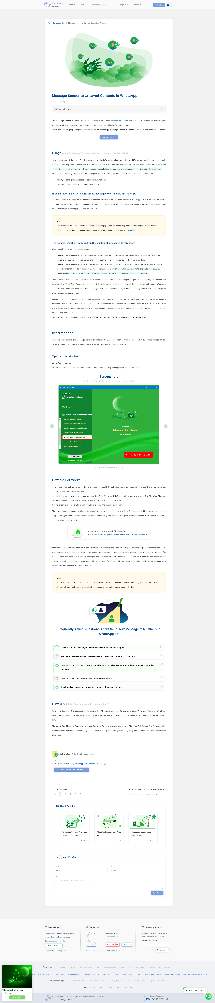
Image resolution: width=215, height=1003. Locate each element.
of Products (97, 981)
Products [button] (71, 5)
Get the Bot (107, 137)
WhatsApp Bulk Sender (89, 764)
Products (62, 967)
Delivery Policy (129, 987)
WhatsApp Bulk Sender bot (121, 121)
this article (128, 230)
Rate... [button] (155, 794)
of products (78, 981)
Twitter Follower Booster (110, 974)
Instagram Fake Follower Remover (195, 974)
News (122, 967)
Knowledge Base (110, 967)
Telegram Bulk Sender (172, 974)
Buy (111, 5)
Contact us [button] (137, 5)
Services (72, 967)
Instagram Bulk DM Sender (153, 974)
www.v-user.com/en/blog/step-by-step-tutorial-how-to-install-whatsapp (117, 535)
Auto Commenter (44, 974)
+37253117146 (112, 937)
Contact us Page (92, 950)
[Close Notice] (205, 989)
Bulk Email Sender (74, 974)
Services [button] (83, 5)
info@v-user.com (117, 950)
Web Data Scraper (58, 974)
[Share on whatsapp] (55, 793)
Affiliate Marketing (165, 967)
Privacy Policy (114, 987)
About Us (151, 967)
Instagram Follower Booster (131, 974)
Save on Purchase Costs (136, 981)
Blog (130, 967)
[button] (109, 647)
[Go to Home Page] (49, 23)
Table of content (64, 109)
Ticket (125, 945)
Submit (155, 893)
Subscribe (161, 950)
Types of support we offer (55, 941)
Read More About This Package (69, 770)
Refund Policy (99, 987)
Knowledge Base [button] (122, 5)
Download (99, 5)
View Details (15, 997)
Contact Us (140, 967)
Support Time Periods (157, 981)
